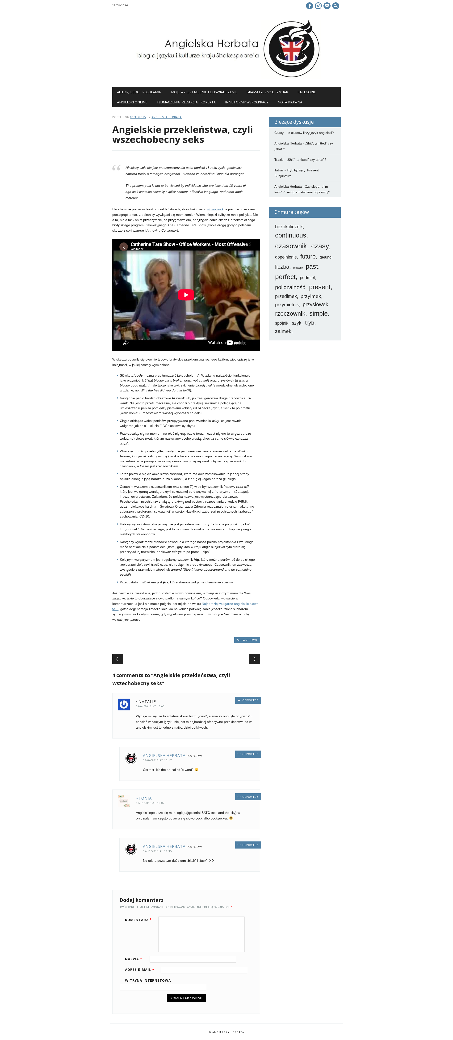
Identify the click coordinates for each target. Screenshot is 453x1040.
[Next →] (254, 659)
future (308, 256)
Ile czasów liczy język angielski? (310, 133)
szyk (296, 323)
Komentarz (138, 919)
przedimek (286, 296)
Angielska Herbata (166, 117)
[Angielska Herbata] (226, 77)
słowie (215, 209)
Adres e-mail (139, 969)
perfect (285, 276)
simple (318, 313)
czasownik (291, 246)
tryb (309, 323)
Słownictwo (247, 640)
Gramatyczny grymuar (267, 92)
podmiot (307, 277)
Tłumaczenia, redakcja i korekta (186, 102)
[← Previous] (117, 659)
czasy (320, 246)
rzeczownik (290, 313)
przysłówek (315, 304)
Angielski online (132, 102)
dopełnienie (286, 257)
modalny (298, 267)
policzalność (290, 287)
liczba (282, 267)
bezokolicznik (289, 226)
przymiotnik (287, 304)
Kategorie (307, 92)
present (320, 287)
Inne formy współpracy (246, 102)
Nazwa (133, 959)
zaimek (283, 331)
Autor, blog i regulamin (139, 92)
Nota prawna (290, 102)
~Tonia (144, 798)
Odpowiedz (250, 700)
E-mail (327, 6)
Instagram (318, 5)
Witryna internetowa (148, 980)
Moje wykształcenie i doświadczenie (204, 92)
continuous (290, 235)
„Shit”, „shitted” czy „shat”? (306, 159)
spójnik (281, 323)
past (312, 266)
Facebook (309, 5)
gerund (325, 257)
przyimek (311, 296)
